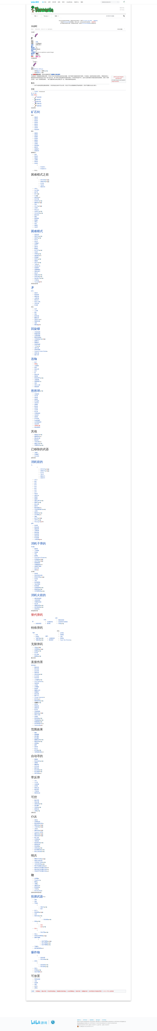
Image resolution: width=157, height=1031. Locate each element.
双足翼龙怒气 (37, 723)
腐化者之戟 (37, 438)
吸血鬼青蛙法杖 (38, 823)
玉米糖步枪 (50, 621)
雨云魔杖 (36, 738)
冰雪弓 (36, 511)
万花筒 (36, 889)
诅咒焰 (36, 786)
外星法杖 (36, 848)
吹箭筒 (37, 636)
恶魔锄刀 (36, 692)
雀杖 (35, 820)
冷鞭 (35, 883)
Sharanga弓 (37, 521)
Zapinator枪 (37, 725)
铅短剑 (36, 122)
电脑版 (34, 74)
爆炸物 (35, 952)
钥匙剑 (36, 260)
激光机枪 (36, 718)
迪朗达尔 (36, 885)
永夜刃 (36, 227)
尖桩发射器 (38, 623)
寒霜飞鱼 (36, 915)
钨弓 (35, 490)
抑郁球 (36, 397)
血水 (41, 926)
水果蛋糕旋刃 (37, 339)
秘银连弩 (36, 529)
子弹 (45, 619)
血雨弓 (36, 495)
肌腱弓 (36, 499)
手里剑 (36, 903)
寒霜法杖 (36, 706)
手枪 (35, 554)
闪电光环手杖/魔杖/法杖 (40, 871)
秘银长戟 (36, 296)
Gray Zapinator (38, 681)
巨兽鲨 (36, 578)
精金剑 (36, 161)
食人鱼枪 (36, 654)
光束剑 (36, 252)
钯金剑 (36, 156)
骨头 (35, 934)
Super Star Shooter (65, 640)
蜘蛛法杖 (36, 830)
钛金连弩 (36, 534)
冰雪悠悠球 (37, 413)
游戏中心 (79, 1020)
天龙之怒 (36, 441)
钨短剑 (36, 126)
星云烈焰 (36, 769)
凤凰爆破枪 (37, 562)
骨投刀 (42, 907)
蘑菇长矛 (36, 317)
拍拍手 (36, 238)
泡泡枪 (36, 716)
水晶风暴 (36, 784)
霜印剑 (36, 246)
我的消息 (122, 7)
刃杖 (35, 828)
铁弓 (35, 484)
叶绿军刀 (42, 167)
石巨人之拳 (37, 385)
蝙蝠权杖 (36, 764)
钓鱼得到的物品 (52, 991)
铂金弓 (36, 493)
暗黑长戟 (36, 316)
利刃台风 (36, 766)
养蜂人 (36, 221)
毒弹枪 (36, 656)
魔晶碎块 (36, 741)
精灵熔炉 (51, 640)
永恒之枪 (36, 303)
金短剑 (36, 127)
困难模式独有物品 (61, 991)
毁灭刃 (36, 239)
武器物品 (38, 991)
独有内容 (78, 991)
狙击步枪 (36, 568)
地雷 (35, 984)
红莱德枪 (36, 559)
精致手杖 (36, 236)
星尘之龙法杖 (37, 851)
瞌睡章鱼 (36, 436)
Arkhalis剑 (37, 213)
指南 (56, 16)
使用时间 (33, 49)
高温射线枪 (37, 711)
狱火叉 (36, 748)
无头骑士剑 (37, 266)
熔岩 (36, 988)
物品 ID (38, 71)
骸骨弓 (36, 506)
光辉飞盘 (36, 347)
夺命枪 (36, 552)
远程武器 (38, 99)
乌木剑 (42, 185)
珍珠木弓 (42, 478)
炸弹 (35, 961)
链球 (35, 367)
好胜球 (36, 408)
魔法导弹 (36, 800)
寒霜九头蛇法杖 (38, 860)
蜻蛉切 (36, 324)
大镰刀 (36, 452)
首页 (49, 2)
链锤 (35, 364)
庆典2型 (36, 609)
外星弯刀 (36, 211)
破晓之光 (36, 443)
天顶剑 (36, 280)
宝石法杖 (33, 665)
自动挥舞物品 (71, 991)
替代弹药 (37, 614)
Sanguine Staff (38, 832)
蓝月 (35, 371)
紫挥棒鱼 (36, 218)
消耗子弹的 (38, 543)
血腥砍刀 (36, 340)
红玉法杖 (36, 676)
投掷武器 (39, 105)
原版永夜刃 (37, 271)
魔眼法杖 (36, 834)
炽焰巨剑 (36, 150)
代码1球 (36, 402)
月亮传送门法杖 (38, 862)
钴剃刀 (36, 293)
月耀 (35, 810)
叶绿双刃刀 (43, 168)
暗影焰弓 (36, 513)
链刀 (35, 362)
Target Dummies (115, 81)
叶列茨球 (36, 418)
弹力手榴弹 (44, 943)
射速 (32, 50)
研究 (32, 56)
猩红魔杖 (36, 736)
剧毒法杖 (36, 707)
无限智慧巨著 (37, 752)
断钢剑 (36, 248)
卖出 (32, 55)
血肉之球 (36, 369)
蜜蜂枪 (36, 759)
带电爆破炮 (37, 720)
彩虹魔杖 (36, 805)
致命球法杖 (37, 842)
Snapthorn (37, 880)
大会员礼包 (69, 2)
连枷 (34, 358)
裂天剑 (36, 699)
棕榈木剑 (42, 181)
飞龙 (35, 264)
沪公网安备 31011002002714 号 (86, 1026)
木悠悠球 (36, 394)
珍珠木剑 (36, 234)
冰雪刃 (36, 207)
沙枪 (61, 636)
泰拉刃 (36, 273)
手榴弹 (36, 946)
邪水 (41, 925)
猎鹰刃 (36, 225)
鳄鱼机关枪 (37, 577)
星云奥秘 (36, 771)
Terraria (46, 16)
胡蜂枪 (36, 762)
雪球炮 (62, 634)
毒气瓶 (36, 750)
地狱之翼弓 (37, 500)
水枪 (35, 647)
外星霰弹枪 (37, 587)
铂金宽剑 (36, 145)
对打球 (36, 395)
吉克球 (36, 409)
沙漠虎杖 (36, 839)
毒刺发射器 (61, 620)
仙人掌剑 (36, 190)
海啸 (35, 516)
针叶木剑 (42, 179)
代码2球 (36, 415)
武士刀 (36, 206)
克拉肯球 (36, 423)
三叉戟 (36, 310)
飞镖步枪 (38, 640)
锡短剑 (36, 119)
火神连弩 (36, 539)
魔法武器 (38, 101)
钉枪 (59, 623)
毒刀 (41, 908)
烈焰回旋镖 (37, 344)
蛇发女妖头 (37, 761)
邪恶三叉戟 (37, 714)
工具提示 (33, 52)
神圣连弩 (36, 536)
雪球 (35, 899)
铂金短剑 (36, 129)
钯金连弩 (36, 527)
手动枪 (33, 546)
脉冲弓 (36, 518)
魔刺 (35, 732)
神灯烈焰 (36, 773)
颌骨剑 (36, 197)
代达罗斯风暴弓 (38, 509)
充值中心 (76, 2)
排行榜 (54, 2)
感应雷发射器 (37, 598)
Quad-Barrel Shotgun (39, 557)
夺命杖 (36, 807)
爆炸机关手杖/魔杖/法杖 (40, 867)
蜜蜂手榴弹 (37, 937)
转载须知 (95, 20)
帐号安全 (85, 1020)
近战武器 (39, 97)
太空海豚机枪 (37, 591)
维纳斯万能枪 (37, 566)
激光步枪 (36, 693)
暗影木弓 (42, 476)
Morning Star (37, 890)
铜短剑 (36, 117)
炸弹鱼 (36, 970)
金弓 (35, 492)
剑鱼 (35, 314)
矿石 (34, 112)
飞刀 (35, 346)
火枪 (35, 580)
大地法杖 (36, 791)
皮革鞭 (36, 878)
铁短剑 (36, 120)
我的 (82, 2)
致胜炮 (36, 376)
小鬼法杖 (36, 827)
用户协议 (104, 1020)
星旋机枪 (36, 589)
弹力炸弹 (42, 959)
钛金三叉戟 (37, 301)
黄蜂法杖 (36, 825)
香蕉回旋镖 (37, 349)
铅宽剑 (36, 138)
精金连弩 (36, 532)
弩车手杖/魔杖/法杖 (39, 865)
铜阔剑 (36, 133)
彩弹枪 (36, 651)
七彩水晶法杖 (37, 864)
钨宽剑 (36, 142)
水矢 (35, 780)
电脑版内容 (84, 991)
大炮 (35, 981)
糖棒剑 (36, 202)
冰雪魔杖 (36, 686)
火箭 (56, 618)
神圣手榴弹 (37, 971)
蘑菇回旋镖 (37, 337)
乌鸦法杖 (36, 841)
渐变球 (36, 416)
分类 (33, 991)
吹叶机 (36, 704)
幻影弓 (36, 520)
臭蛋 (35, 901)
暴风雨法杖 (37, 844)
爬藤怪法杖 (37, 739)
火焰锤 (36, 365)
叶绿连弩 (36, 537)
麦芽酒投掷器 (37, 948)
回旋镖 (35, 328)
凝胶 (46, 636)
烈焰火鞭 (36, 802)
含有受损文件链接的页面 (95, 991)
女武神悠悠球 (37, 422)
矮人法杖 (36, 837)
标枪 (35, 921)
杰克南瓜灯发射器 (63, 621)
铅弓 (35, 486)
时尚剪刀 (36, 201)
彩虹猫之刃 (37, 278)
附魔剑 (36, 220)
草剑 (35, 223)
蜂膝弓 (36, 502)
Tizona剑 (36, 281)
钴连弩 (36, 525)
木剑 (35, 188)
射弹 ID (38, 72)
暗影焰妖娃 (37, 700)
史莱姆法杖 (37, 821)
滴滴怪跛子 (37, 381)
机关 (36, 986)
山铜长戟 (36, 298)
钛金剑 (36, 163)
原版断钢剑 (37, 269)
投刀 (35, 910)
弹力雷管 (42, 966)
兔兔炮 (36, 982)
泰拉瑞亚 (58, 74)
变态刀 (36, 262)
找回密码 (92, 1020)
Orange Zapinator (39, 697)
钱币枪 (48, 623)
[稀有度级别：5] (37, 53)
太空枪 (36, 685)
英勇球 (36, 404)
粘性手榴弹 (44, 941)
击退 (32, 44)
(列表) (35, 95)
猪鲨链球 (36, 386)
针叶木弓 (42, 469)
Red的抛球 (37, 420)
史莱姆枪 (36, 649)
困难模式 (37, 231)
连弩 (32, 523)
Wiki (35, 16)
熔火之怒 (36, 504)
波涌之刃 (36, 274)
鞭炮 (35, 882)
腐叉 (35, 312)
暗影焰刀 (36, 434)
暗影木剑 (42, 186)
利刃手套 (36, 199)
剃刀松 (36, 709)
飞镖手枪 (38, 638)
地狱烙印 (36, 255)
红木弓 (42, 472)
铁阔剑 (36, 136)
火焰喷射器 (52, 638)
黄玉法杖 (36, 669)
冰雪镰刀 (36, 243)
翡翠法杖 (36, 672)
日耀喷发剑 (37, 445)
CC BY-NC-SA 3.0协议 (87, 20)
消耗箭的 (37, 462)
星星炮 (62, 638)
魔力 (32, 46)
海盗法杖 (36, 835)
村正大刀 (36, 209)
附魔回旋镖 (37, 333)
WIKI (63, 2)
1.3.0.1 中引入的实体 (108, 991)
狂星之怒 (36, 276)
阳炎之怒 (36, 374)
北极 (35, 323)
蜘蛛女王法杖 (37, 858)
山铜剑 (36, 159)
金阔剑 (36, 143)
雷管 (35, 968)
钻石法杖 (36, 677)
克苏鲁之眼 (37, 425)
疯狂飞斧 (36, 354)
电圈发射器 (37, 605)
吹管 (37, 634)
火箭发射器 (37, 600)
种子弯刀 (36, 250)
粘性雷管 (42, 964)
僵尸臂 (36, 192)
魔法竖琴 (36, 789)
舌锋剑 (36, 253)
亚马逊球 (36, 401)
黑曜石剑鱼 (37, 321)
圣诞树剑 (36, 267)
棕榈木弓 (42, 470)
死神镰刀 (36, 257)
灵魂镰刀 (36, 454)
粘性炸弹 (42, 957)
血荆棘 (36, 743)
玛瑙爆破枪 (37, 564)
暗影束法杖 (37, 793)
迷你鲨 (36, 573)
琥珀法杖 (36, 674)
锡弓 (35, 483)
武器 (37, 41)
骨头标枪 (46, 919)
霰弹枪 (36, 555)
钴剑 (35, 154)
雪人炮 (36, 603)
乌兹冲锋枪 (37, 584)
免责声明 (93, 21)
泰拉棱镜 (36, 846)
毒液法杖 (36, 713)
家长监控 (98, 1020)
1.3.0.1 (36, 91)
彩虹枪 (36, 746)
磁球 (35, 745)
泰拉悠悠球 (37, 427)
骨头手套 (42, 932)
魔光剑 (36, 147)
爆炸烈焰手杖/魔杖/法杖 (40, 869)
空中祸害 (36, 514)
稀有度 (33, 53)
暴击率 (33, 47)
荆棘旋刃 (36, 342)
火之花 (36, 782)
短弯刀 (36, 245)
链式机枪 (36, 585)
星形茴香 (36, 912)
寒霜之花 (36, 787)
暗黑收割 (36, 887)
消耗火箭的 (38, 595)
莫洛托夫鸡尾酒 (38, 935)
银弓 (35, 488)
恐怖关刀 (36, 319)
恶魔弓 (36, 497)
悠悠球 (35, 390)
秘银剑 (36, 158)
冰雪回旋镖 (37, 335)
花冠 (35, 383)
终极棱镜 (36, 721)
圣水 (35, 928)
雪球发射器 (37, 979)
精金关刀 (36, 300)
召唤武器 (39, 103)
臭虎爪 (36, 259)
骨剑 (35, 204)
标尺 (35, 193)
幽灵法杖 (36, 768)
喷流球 (36, 406)
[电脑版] (31, 74)
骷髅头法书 (37, 690)
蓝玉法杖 (36, 670)
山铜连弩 (36, 530)
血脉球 (36, 399)
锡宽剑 (36, 135)
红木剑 (42, 183)
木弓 (35, 479)
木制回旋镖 (37, 332)
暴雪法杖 (36, 809)
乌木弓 (42, 474)
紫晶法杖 (36, 667)
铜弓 (35, 481)
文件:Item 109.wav (38, 69)
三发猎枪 (36, 550)
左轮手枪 (36, 561)
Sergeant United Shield (40, 351)
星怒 (35, 216)
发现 (59, 2)
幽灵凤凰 (36, 507)
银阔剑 (36, 140)
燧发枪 (36, 548)
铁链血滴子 (37, 378)
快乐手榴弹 (44, 944)
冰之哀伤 (36, 456)
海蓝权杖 (36, 683)
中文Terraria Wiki (66, 21)
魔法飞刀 (36, 695)
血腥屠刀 (36, 149)
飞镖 (33, 632)
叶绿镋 (36, 305)
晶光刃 (36, 241)
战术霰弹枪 (37, 582)
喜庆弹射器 (37, 607)
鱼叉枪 (36, 652)
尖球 (35, 914)
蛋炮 (35, 569)
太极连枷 (36, 379)
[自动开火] (32, 38)
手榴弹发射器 (37, 602)
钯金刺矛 (36, 294)
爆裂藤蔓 (36, 734)
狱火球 (36, 411)
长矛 (35, 309)
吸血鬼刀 (36, 440)
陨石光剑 (36, 215)
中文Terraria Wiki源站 (86, 23)
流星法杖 (36, 803)
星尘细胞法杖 (37, 849)
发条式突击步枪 (38, 575)
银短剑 (36, 124)
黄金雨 (36, 688)
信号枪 (62, 633)
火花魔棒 (36, 679)
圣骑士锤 (36, 353)
